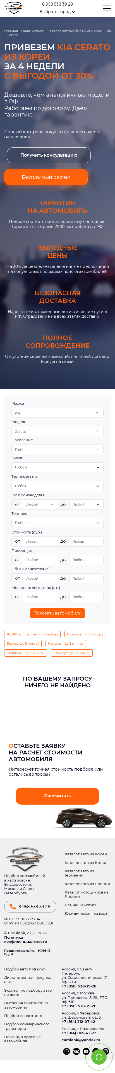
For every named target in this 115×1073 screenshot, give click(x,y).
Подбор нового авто (23, 1016)
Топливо (19, 513)
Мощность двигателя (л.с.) (35, 588)
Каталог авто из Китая (85, 863)
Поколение (22, 440)
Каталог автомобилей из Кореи (74, 31)
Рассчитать (57, 795)
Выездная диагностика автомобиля (26, 1005)
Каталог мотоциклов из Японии (87, 894)
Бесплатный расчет (46, 177)
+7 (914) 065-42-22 (79, 1033)
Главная (11, 31)
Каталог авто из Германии (79, 873)
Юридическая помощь (86, 913)
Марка (17, 403)
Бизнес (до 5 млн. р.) (23, 643)
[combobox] (57, 412)
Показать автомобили (57, 613)
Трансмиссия (24, 477)
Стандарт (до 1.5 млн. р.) (71, 653)
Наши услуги (32, 31)
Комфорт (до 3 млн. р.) (66, 643)
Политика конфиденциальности (25, 939)
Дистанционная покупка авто (27, 979)
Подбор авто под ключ (25, 969)
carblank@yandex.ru (81, 1040)
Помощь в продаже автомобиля (22, 1039)
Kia (108, 31)
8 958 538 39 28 (57, 4)
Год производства (28, 495)
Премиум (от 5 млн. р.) (85, 634)
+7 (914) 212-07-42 (78, 1021)
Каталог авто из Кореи (86, 854)
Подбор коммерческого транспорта (26, 1026)
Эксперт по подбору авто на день (28, 992)
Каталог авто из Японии (87, 884)
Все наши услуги (80, 905)
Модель (18, 422)
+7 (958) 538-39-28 (79, 986)
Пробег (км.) (23, 550)
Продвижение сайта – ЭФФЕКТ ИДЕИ (27, 952)
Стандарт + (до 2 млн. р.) (26, 653)
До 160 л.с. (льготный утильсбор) (32, 634)
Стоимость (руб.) (26, 532)
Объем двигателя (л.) (31, 569)
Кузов (16, 458)
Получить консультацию (48, 155)
